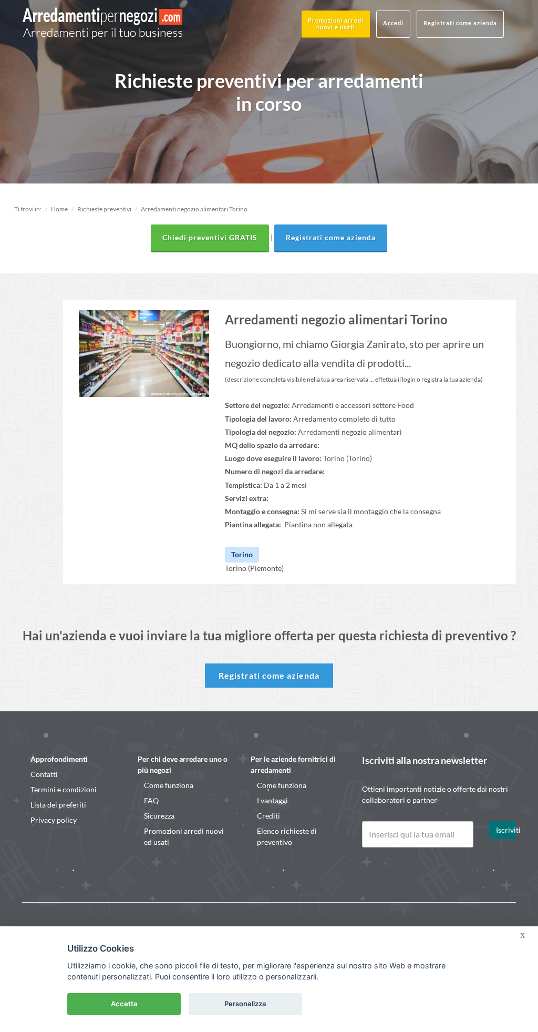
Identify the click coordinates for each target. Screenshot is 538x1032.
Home (59, 209)
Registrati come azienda (460, 22)
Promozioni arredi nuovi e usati (336, 23)
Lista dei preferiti (58, 804)
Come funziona (168, 785)
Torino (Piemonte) (254, 568)
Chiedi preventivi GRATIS (209, 237)
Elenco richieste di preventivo (287, 836)
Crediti (268, 815)
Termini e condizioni (63, 789)
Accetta (124, 1003)
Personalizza (245, 1003)
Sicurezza (159, 815)
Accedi (393, 22)
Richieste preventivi (104, 209)
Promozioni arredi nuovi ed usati (184, 836)
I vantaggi (272, 800)
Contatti (44, 774)
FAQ (151, 800)
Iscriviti (506, 829)
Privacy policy (53, 819)
